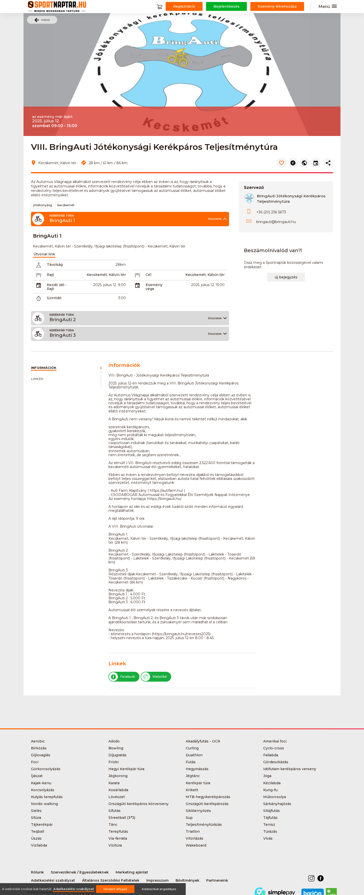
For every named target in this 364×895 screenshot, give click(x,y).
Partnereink (217, 880)
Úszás (36, 838)
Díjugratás (117, 755)
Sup (189, 818)
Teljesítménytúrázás (204, 825)
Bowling (115, 748)
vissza (45, 20)
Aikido (114, 741)
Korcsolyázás (42, 790)
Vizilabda (39, 845)
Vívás (268, 838)
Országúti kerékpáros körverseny (138, 804)
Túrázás (270, 831)
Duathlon (194, 755)
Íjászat (37, 776)
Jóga (267, 776)
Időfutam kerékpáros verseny (289, 769)
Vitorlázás (194, 838)
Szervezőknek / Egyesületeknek (80, 872)
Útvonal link (44, 254)
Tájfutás (270, 818)
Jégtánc (193, 776)
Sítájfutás (271, 811)
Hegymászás (197, 769)
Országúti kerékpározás (207, 804)
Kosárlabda (118, 790)
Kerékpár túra (198, 783)
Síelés (36, 811)
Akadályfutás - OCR (203, 741)
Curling (192, 748)
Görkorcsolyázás (45, 769)
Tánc (112, 825)
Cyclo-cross (273, 748)
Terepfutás (118, 831)
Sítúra (36, 818)
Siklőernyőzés (198, 811)
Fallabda (270, 755)
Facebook (127, 676)
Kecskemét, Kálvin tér (106, 274)
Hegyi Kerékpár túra (126, 769)
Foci (34, 762)
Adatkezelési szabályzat (53, 880)
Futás (191, 762)
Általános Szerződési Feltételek (110, 880)
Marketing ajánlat (132, 872)
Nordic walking (44, 804)
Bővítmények (187, 880)
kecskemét (66, 205)
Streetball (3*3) (121, 818)
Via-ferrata (117, 838)
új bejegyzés (286, 277)
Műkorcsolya (274, 797)
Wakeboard (196, 845)
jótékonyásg (42, 205)
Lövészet (116, 797)
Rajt (50, 274)
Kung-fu (270, 790)
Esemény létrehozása (277, 6)
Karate (114, 783)
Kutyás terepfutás (47, 797)
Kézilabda (272, 783)
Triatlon (193, 831)
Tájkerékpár (42, 825)
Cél (148, 274)
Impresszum (157, 880)
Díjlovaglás (40, 755)
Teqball (37, 831)
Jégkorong (118, 776)
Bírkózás (39, 748)
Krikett (192, 790)
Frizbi (113, 762)
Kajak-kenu (41, 783)
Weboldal (160, 676)
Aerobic (38, 741)
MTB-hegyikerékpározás (208, 797)
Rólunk (37, 872)
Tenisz (269, 825)
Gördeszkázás (275, 762)
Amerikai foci (274, 741)
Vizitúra (115, 845)
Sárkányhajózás (277, 804)
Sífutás (114, 811)
